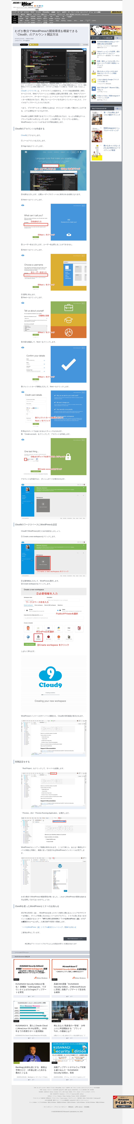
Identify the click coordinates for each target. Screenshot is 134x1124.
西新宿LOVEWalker (61, 1102)
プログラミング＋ (72, 1098)
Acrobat (27, 20)
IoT (21, 12)
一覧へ (117, 38)
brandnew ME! (45, 22)
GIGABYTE (39, 18)
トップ (14, 12)
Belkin (63, 18)
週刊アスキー (44, 14)
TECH (32, 12)
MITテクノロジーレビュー (83, 1100)
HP (63, 16)
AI (18, 12)
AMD (27, 18)
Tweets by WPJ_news (97, 105)
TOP (35, 1087)
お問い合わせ (78, 1107)
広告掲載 (86, 1107)
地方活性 (72, 14)
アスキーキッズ (15, 14)
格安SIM (23, 14)
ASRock (45, 18)
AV (69, 12)
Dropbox (51, 20)
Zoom (81, 20)
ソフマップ (39, 22)
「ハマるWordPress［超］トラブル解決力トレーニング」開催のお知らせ (48, 927)
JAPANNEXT (33, 22)
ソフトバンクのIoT (87, 20)
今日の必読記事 (48, 1100)
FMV (21, 16)
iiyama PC (61, 1089)
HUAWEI (51, 18)
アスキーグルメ (37, 14)
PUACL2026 (78, 14)
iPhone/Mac (46, 12)
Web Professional (27, 4)
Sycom (39, 16)
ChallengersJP (85, 14)
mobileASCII (73, 1100)
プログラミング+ (61, 14)
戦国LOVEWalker (100, 1102)
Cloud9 (23, 135)
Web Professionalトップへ (75, 938)
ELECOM (21, 18)
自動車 (53, 12)
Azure (39, 20)
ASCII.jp (17, 3)
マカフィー (21, 22)
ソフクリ (94, 20)
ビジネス (26, 12)
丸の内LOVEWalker (90, 1102)
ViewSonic (57, 18)
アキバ (73, 12)
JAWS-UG (46, 1091)
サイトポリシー (48, 1107)
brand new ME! (75, 1094)
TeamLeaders (52, 14)
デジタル (38, 12)
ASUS (57, 16)
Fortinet (69, 20)
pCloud (51, 22)
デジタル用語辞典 (64, 1100)
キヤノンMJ (27, 22)
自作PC (64, 12)
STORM (92, 1089)
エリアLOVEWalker (42, 1102)
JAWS (20, 20)
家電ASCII (29, 14)
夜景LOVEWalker (71, 1102)
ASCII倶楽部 (116, 12)
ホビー (59, 12)
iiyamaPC (33, 16)
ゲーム (91, 12)
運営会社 (70, 1107)
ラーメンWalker (33, 1102)
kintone (33, 20)
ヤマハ (75, 20)
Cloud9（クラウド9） (29, 91)
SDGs (67, 14)
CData (57, 20)
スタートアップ (84, 12)
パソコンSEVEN (45, 16)
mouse (27, 16)
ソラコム (45, 20)
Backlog (63, 20)
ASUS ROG (33, 18)
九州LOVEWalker (81, 1102)
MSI (51, 16)
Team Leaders (63, 1098)
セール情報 (97, 12)
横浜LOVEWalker (52, 1102)
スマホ (77, 12)
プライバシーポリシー (60, 1107)
